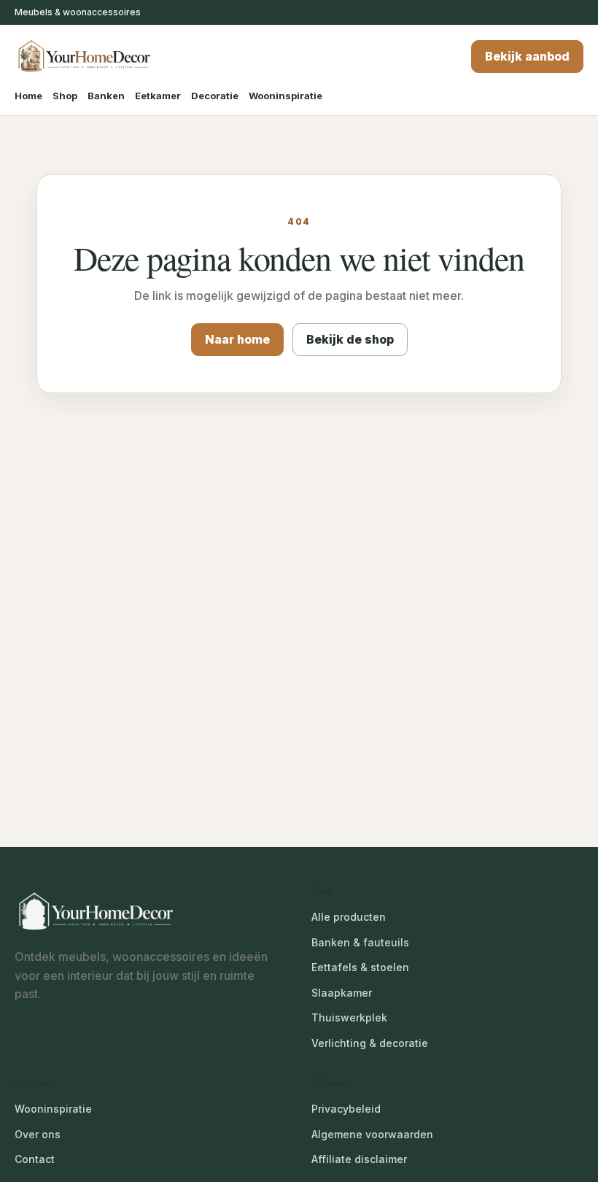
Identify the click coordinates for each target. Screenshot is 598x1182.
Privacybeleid (346, 1108)
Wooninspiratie (285, 95)
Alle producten (348, 917)
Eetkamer (158, 95)
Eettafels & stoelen (360, 967)
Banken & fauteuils (360, 942)
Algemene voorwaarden (372, 1134)
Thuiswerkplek (349, 1017)
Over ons (38, 1134)
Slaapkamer (341, 992)
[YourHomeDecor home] (84, 57)
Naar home (237, 339)
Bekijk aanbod (527, 56)
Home (28, 95)
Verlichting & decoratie (369, 1043)
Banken (106, 95)
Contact (35, 1159)
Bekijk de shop (350, 339)
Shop (65, 95)
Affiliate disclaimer (359, 1159)
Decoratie (214, 95)
